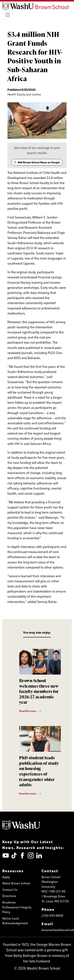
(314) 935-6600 (52, 915)
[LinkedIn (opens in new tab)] (39, 855)
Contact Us (9, 890)
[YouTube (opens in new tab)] (5, 855)
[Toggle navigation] (7, 15)
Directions (9, 896)
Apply (6, 877)
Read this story (27, 711)
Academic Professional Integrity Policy (16, 907)
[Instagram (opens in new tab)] (30, 855)
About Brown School (16, 883)
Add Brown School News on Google (37, 163)
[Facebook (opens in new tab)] (22, 855)
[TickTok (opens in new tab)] (14, 855)
